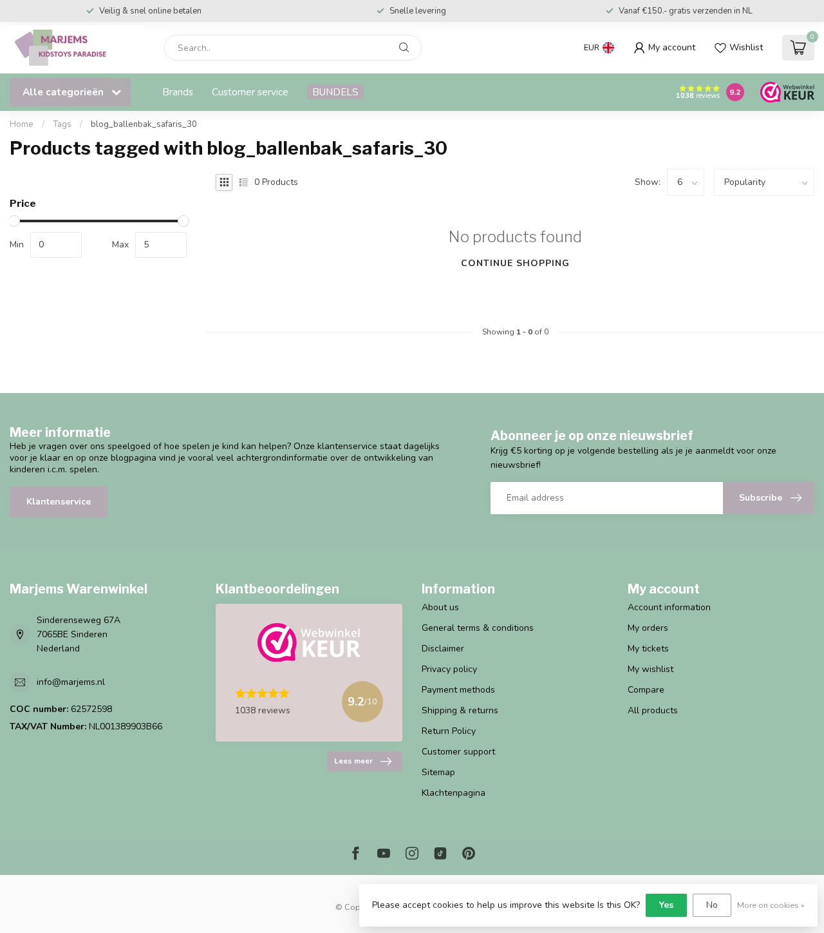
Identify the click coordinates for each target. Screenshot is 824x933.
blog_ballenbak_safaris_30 (144, 124)
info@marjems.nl (71, 682)
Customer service (250, 92)
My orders (648, 628)
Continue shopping (515, 263)
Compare (646, 690)
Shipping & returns (460, 710)
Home (21, 124)
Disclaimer (443, 648)
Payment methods (458, 690)
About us (440, 607)
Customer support (458, 751)
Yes (666, 905)
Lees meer (353, 761)
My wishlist (650, 669)
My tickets (648, 648)
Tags (62, 124)
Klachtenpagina (453, 793)
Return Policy (449, 731)
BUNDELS (335, 92)
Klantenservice (58, 501)
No (712, 905)
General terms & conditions (478, 628)
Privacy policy (449, 669)
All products (653, 710)
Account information (669, 607)
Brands (177, 92)
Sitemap (438, 772)
